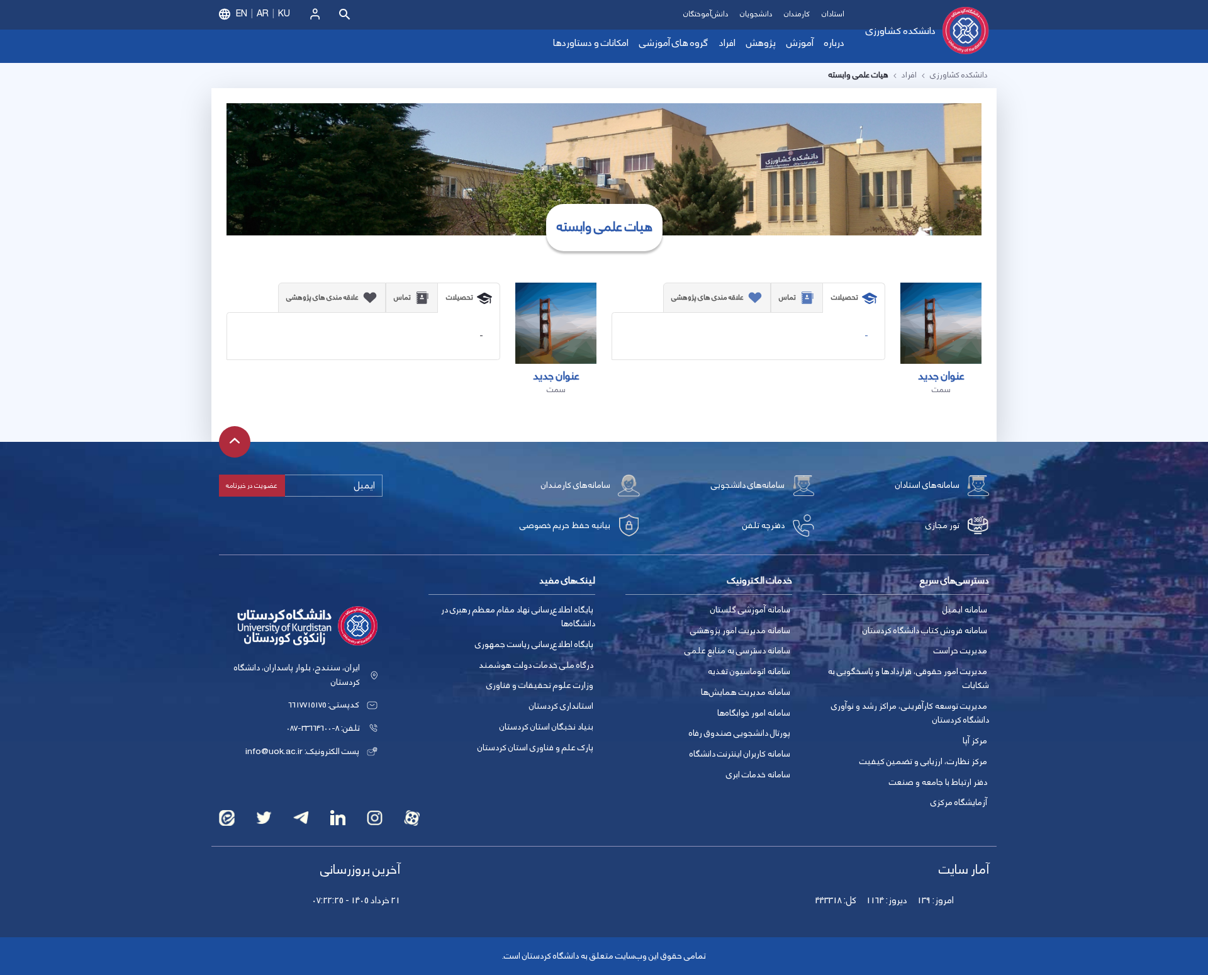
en (241, 13)
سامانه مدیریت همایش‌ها (745, 692)
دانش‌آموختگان (705, 14)
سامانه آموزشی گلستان (750, 610)
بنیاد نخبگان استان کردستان (546, 727)
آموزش (800, 43)
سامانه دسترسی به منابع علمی (737, 651)
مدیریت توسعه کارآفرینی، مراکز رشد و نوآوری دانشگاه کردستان (910, 713)
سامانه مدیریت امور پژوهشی (740, 631)
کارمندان (797, 14)
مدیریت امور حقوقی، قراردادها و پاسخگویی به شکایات (908, 679)
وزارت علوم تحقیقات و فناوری (539, 685)
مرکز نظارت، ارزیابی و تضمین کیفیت (923, 762)
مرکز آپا (975, 741)
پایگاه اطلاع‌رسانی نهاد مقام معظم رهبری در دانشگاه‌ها (518, 617)
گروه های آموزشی (673, 43)
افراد (727, 43)
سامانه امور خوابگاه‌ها (753, 713)
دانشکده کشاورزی (901, 31)
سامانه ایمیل (964, 610)
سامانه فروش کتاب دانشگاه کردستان (925, 631)
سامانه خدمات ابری (758, 775)
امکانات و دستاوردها (591, 43)
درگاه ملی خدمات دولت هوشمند (536, 665)
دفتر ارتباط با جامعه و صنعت (938, 782)
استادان (833, 14)
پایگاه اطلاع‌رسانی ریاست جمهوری (534, 644)
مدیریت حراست (960, 651)
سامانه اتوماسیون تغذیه (749, 672)
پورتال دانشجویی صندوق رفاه (739, 733)
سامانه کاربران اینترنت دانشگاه (740, 754)
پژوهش (761, 43)
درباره (834, 43)
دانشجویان (756, 14)
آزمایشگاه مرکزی (959, 802)
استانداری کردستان (561, 706)
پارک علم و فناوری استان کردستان (535, 748)
